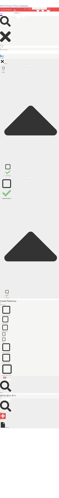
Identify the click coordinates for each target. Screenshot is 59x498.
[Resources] (44, 8)
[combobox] (29, 47)
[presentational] (58, 47)
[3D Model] (39, 8)
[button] (1, 56)
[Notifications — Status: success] (14, 10)
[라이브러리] (18, 16)
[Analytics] (34, 8)
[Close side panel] (0, 54)
